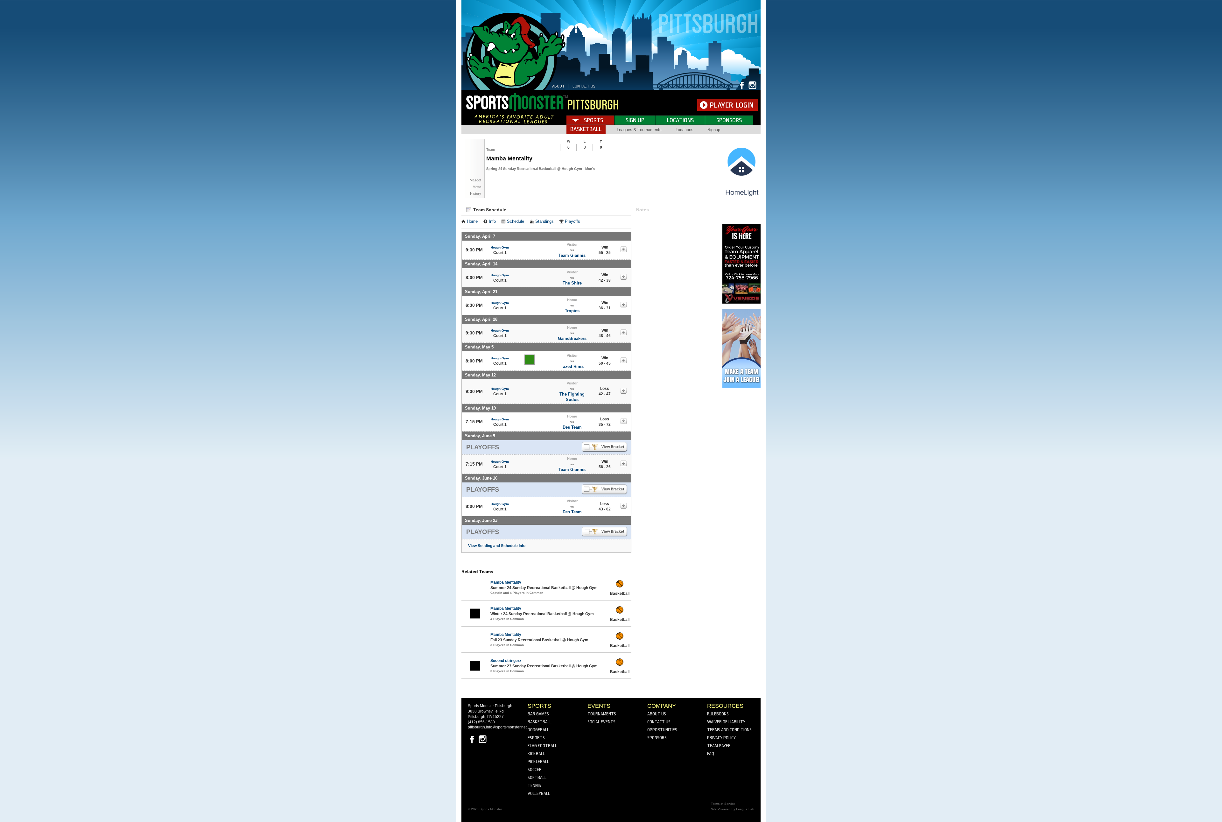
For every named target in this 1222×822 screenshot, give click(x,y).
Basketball (539, 721)
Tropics (572, 310)
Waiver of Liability (726, 721)
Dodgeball (538, 729)
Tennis (534, 785)
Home (472, 221)
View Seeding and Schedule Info (496, 546)
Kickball (536, 753)
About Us (656, 713)
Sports (593, 120)
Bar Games (538, 713)
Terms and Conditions (729, 729)
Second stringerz (505, 660)
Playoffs (572, 221)
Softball (537, 777)
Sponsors (729, 120)
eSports (536, 737)
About (558, 86)
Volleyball (539, 793)
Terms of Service (723, 803)
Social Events (601, 721)
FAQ (710, 753)
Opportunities (662, 729)
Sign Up (635, 120)
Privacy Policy (721, 737)
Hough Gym (500, 247)
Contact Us (583, 86)
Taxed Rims (572, 366)
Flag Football (542, 745)
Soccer (535, 769)
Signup (713, 129)
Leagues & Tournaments (639, 129)
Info (492, 221)
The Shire (572, 283)
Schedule (515, 221)
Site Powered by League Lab (732, 809)
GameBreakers (572, 338)
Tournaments (601, 713)
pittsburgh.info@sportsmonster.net (497, 727)
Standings (544, 221)
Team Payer (719, 745)
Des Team (572, 427)
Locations (680, 120)
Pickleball (538, 761)
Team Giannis (572, 255)
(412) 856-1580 (481, 722)
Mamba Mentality (505, 582)
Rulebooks (718, 713)
